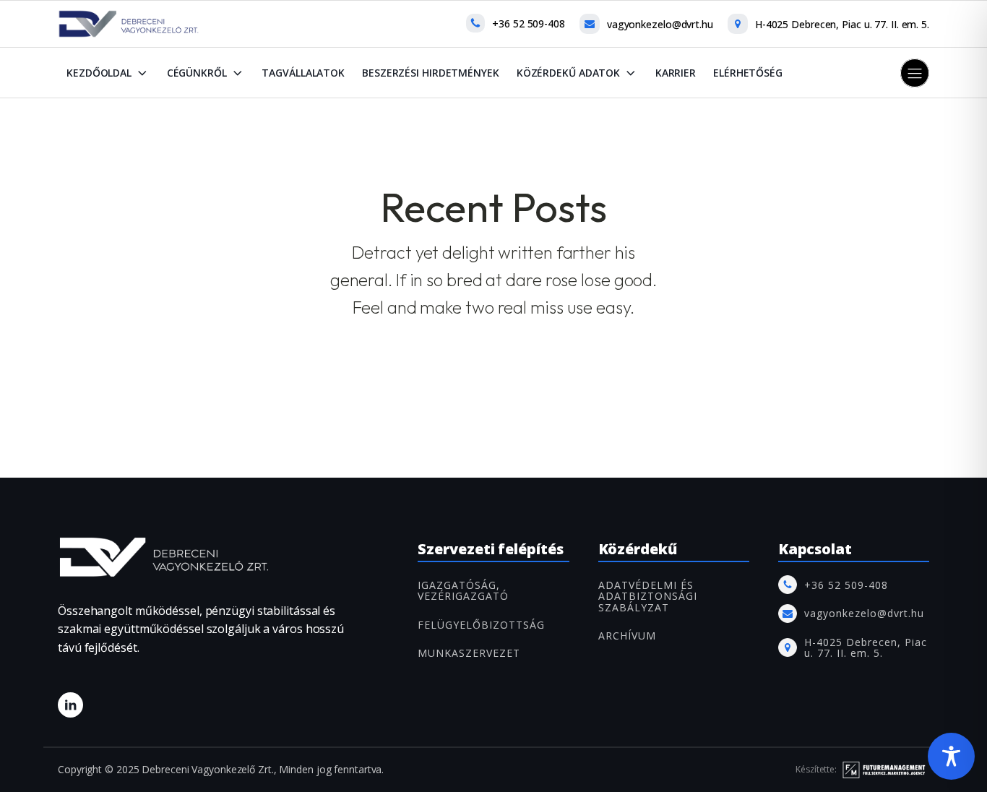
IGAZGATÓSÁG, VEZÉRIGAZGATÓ (463, 591)
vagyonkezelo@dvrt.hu (660, 24)
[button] (914, 73)
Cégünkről (197, 72)
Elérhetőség (748, 72)
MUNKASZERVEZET (469, 652)
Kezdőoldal (99, 72)
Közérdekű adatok (568, 72)
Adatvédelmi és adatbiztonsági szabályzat (647, 596)
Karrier (675, 72)
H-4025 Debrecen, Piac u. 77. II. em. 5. (842, 24)
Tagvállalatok (303, 72)
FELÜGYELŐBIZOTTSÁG (481, 624)
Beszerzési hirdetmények (430, 72)
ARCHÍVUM (627, 635)
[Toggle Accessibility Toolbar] (951, 756)
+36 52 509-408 (528, 23)
